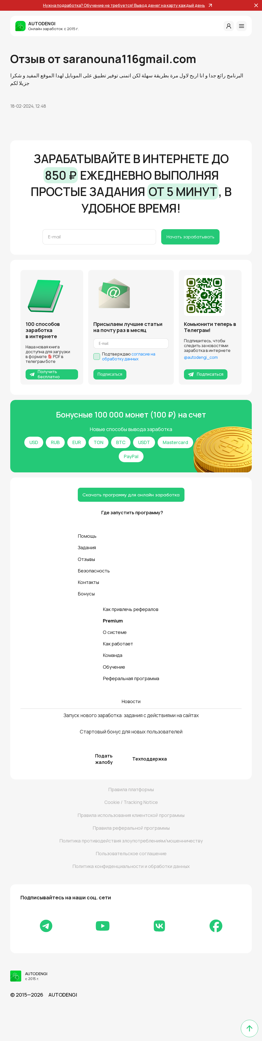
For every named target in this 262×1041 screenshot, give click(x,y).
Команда (112, 655)
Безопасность (94, 571)
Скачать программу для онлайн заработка (131, 494)
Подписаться (109, 374)
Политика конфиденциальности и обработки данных (131, 866)
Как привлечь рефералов (130, 609)
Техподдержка (149, 759)
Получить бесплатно (49, 374)
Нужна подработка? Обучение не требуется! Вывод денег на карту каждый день (124, 5)
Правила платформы (131, 789)
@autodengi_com (201, 357)
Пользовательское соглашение (131, 853)
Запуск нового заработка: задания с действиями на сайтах (131, 715)
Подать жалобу (104, 759)
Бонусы (86, 594)
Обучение (114, 667)
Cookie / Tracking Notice (131, 802)
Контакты (88, 582)
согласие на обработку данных (128, 356)
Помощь (87, 536)
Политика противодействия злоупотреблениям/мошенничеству (131, 841)
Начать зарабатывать (190, 236)
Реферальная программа (131, 678)
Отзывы (86, 559)
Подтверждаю (128, 356)
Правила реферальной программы (131, 828)
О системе (115, 632)
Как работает (118, 644)
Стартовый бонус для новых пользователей (131, 731)
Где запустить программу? (131, 512)
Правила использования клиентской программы (131, 815)
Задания (87, 547)
